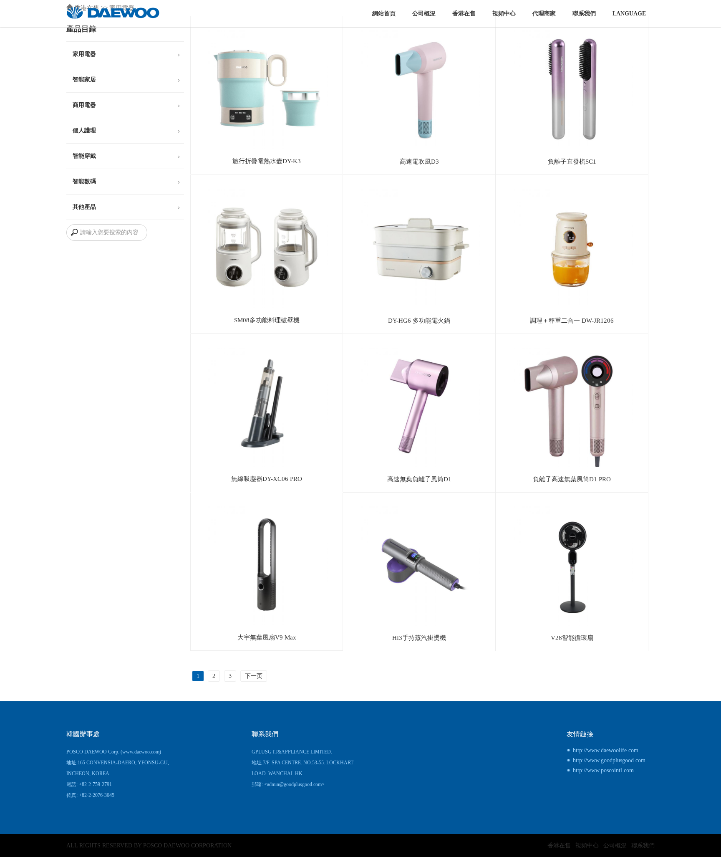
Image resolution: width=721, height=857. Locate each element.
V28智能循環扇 (572, 637)
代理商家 (544, 13)
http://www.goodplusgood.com (609, 760)
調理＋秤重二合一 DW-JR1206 (572, 320)
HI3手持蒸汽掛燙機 (419, 637)
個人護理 (84, 130)
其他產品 (84, 207)
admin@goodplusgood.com (294, 784)
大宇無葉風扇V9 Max (266, 637)
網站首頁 (384, 13)
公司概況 (424, 13)
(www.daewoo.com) (141, 752)
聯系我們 (584, 13)
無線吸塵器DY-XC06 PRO (266, 478)
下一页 (253, 676)
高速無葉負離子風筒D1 (419, 479)
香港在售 (464, 13)
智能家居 (84, 79)
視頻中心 (504, 13)
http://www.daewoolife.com (605, 750)
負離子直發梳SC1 (572, 161)
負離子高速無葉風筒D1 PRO (572, 479)
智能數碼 (84, 181)
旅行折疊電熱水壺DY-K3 (266, 160)
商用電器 (84, 105)
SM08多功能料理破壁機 (267, 320)
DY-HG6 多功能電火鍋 (419, 320)
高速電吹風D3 (419, 161)
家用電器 (84, 54)
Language (629, 13)
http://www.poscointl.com (603, 770)
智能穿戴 (84, 156)
